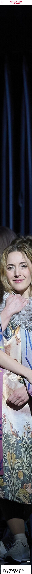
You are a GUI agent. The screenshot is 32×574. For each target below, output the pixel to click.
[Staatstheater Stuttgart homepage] (16, 2)
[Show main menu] (2, 2)
